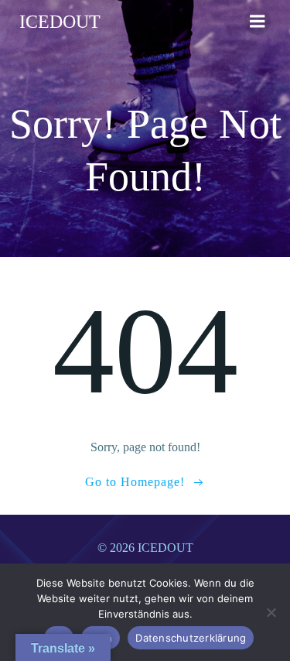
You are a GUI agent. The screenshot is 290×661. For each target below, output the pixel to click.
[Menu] (257, 22)
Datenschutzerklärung (190, 638)
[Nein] (270, 612)
